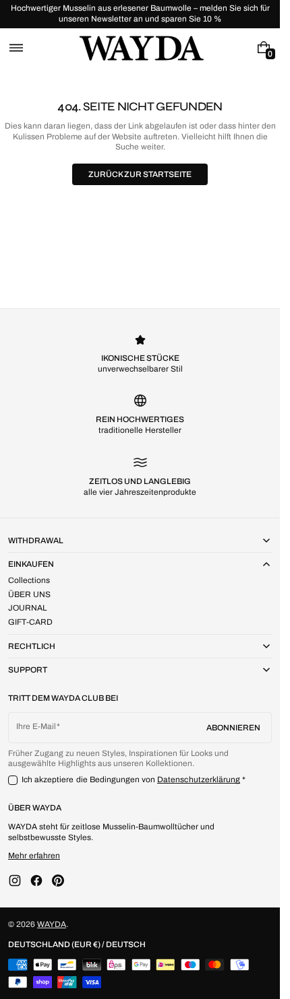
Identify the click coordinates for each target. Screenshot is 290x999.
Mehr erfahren (34, 855)
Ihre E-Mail (36, 726)
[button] (16, 47)
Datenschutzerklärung (198, 779)
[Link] (140, 14)
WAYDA (51, 924)
